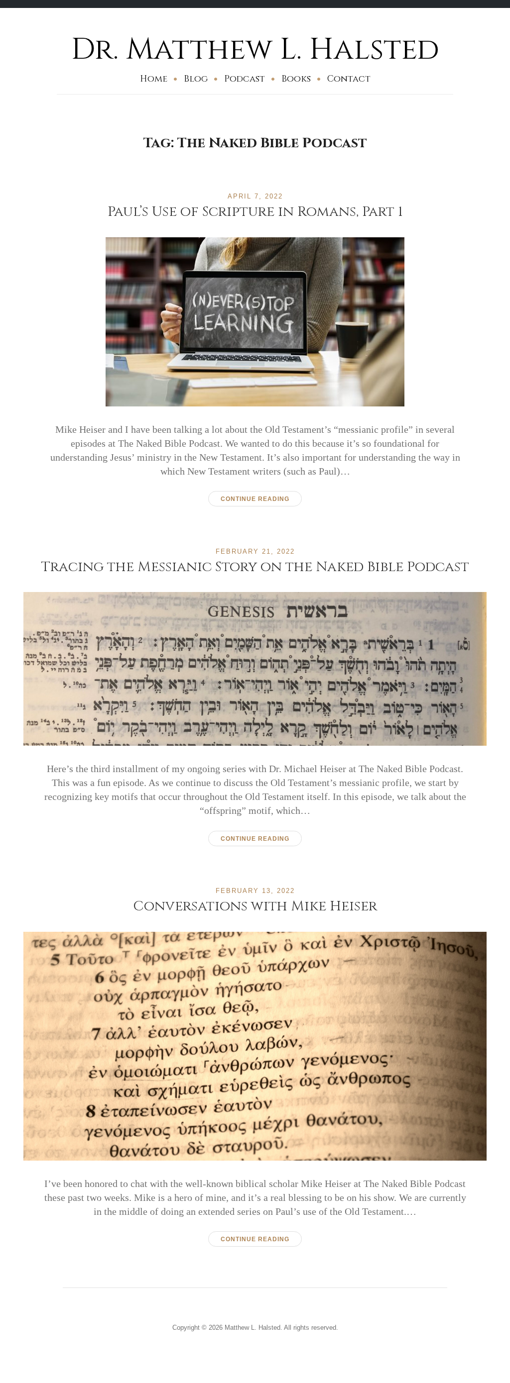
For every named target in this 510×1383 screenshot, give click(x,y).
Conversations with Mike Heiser (255, 906)
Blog (196, 79)
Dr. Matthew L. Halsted (255, 49)
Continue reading (255, 498)
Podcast (244, 79)
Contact (349, 79)
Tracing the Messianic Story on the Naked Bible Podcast (255, 567)
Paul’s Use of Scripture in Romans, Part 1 (255, 211)
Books (296, 79)
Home (153, 79)
